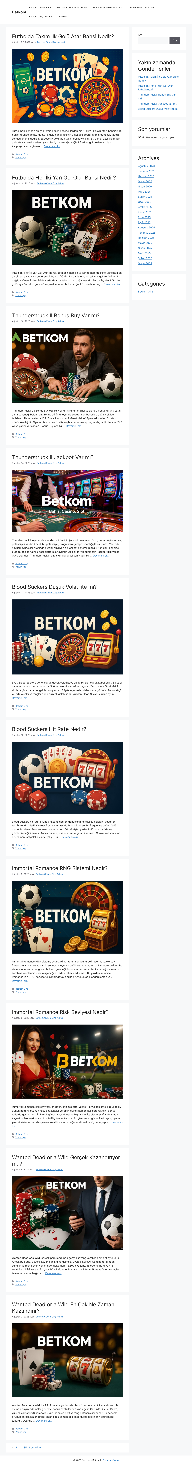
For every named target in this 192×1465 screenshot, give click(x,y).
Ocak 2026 (144, 201)
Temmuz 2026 (146, 171)
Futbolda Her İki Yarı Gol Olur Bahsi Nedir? (64, 177)
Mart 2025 (144, 253)
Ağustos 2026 (146, 166)
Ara (140, 34)
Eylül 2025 (144, 222)
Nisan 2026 (145, 186)
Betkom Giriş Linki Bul (40, 16)
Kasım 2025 (145, 212)
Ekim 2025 (144, 217)
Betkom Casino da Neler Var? (108, 7)
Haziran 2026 (146, 176)
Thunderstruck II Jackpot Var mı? (52, 457)
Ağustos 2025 (146, 227)
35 (25, 1447)
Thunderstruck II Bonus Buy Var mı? (56, 315)
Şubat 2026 (145, 196)
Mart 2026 (144, 191)
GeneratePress (111, 1460)
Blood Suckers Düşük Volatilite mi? (54, 587)
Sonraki (35, 1447)
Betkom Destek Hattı (40, 7)
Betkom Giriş (21, 154)
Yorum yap (20, 157)
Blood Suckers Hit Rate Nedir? (49, 729)
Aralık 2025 (145, 207)
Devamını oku (52, 146)
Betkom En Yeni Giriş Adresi (72, 7)
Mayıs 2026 (145, 181)
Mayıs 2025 (145, 242)
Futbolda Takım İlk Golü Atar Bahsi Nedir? (63, 36)
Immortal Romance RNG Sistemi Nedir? (60, 868)
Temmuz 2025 (146, 232)
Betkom (19, 12)
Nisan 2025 (145, 248)
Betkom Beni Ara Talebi (142, 7)
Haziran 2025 (146, 237)
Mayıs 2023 (145, 263)
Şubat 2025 (145, 258)
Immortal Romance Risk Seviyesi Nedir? (60, 1012)
